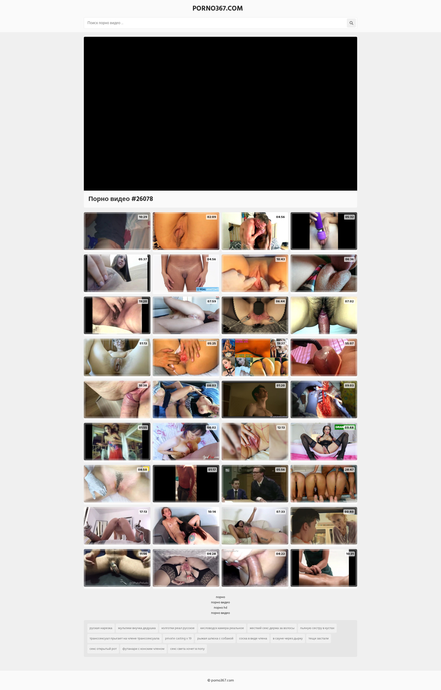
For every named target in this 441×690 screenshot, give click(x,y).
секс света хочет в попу (187, 648)
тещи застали (318, 638)
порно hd (220, 607)
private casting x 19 (178, 638)
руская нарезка (101, 628)
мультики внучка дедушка (137, 628)
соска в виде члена (253, 638)
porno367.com (217, 8)
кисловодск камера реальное (222, 628)
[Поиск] (351, 23)
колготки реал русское (178, 628)
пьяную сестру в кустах (317, 628)
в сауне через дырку (288, 638)
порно (220, 597)
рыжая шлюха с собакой (215, 638)
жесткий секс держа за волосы (272, 628)
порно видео (220, 602)
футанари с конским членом (143, 648)
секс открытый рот (103, 648)
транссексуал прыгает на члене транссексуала (124, 638)
